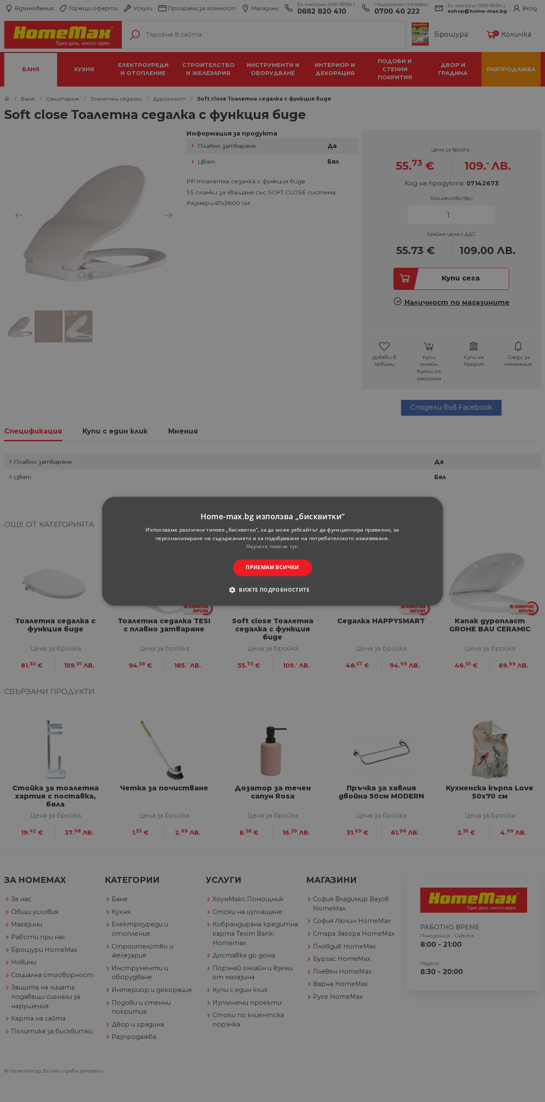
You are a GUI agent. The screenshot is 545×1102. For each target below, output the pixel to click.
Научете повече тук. (272, 546)
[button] (272, 589)
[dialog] (272, 551)
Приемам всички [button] (272, 567)
